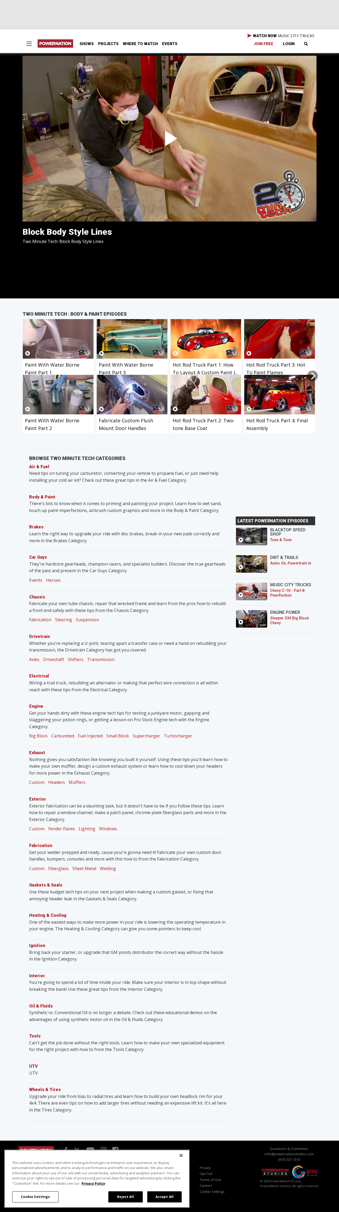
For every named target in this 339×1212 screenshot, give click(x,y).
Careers (206, 1185)
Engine (36, 706)
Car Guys (38, 557)
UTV (33, 1066)
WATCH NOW (283, 35)
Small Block (117, 736)
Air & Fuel (39, 466)
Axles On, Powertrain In (290, 563)
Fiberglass (58, 868)
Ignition (37, 945)
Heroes (53, 580)
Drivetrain (39, 636)
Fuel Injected (90, 736)
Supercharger (146, 736)
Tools (35, 1036)
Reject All (125, 1196)
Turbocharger (178, 736)
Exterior (37, 799)
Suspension (87, 620)
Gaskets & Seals (45, 885)
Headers (56, 782)
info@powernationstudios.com (289, 1154)
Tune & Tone (281, 540)
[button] (29, 44)
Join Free (263, 44)
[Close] (181, 1155)
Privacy (205, 1167)
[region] (97, 1179)
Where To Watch (140, 44)
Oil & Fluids (41, 1006)
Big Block (38, 736)
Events (169, 44)
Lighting (87, 829)
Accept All (164, 1196)
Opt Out (206, 1173)
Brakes (36, 526)
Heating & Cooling (47, 915)
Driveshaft (53, 659)
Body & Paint (42, 496)
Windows (108, 829)
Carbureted (62, 736)
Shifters (75, 659)
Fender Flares (61, 829)
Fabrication (40, 620)
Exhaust (37, 752)
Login (289, 44)
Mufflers (77, 782)
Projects (108, 44)
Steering (63, 620)
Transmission (100, 659)
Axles (34, 659)
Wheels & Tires (45, 1089)
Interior (37, 975)
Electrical (39, 676)
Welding (108, 868)
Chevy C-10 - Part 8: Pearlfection (287, 593)
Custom (36, 782)
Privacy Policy (93, 1183)
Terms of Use (210, 1179)
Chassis (37, 597)
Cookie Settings (35, 1196)
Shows (86, 44)
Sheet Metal (84, 868)
